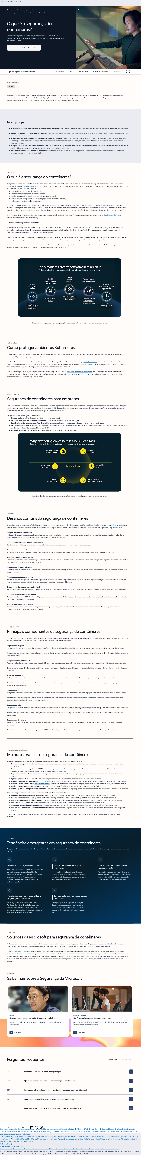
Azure (29, 1136)
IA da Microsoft (5, 1136)
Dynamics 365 (35, 1136)
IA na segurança (28, 877)
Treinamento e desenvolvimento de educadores (118, 1131)
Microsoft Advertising (58, 1136)
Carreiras (91, 1139)
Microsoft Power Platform (55, 1139)
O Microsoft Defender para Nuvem (18, 951)
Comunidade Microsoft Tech (21, 1139)
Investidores (4, 1141)
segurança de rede (14, 707)
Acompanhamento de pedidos (10, 1131)
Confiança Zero (68, 872)
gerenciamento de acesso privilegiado (79, 372)
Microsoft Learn (114, 1136)
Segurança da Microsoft (18, 1136)
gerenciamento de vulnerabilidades (101, 944)
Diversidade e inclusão (15, 1141)
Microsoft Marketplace (38, 1139)
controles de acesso (90, 362)
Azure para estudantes (22, 1134)
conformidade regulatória (109, 215)
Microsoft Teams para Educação (63, 1131)
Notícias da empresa (113, 1139)
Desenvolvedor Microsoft (100, 1136)
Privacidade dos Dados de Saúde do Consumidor (16, 1149)
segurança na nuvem (31, 186)
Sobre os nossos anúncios (110, 1149)
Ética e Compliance (82, 1149)
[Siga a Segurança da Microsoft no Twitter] (36, 1127)
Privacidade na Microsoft (129, 1139)
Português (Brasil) (6, 1144)
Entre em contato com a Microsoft (44, 1149)
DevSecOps (62, 771)
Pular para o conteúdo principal (11, 1)
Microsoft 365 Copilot (72, 1136)
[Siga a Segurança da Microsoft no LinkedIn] (31, 1127)
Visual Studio (83, 1139)
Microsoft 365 (45, 1136)
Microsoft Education (27, 1131)
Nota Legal (93, 1149)
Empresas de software (71, 1139)
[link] (58, 72)
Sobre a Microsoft (101, 1139)
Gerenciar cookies (70, 1149)
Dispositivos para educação (43, 1131)
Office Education (96, 1131)
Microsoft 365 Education (82, 1131)
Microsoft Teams (85, 1136)
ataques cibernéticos (115, 527)
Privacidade (60, 1149)
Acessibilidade (28, 1141)
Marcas (99, 1149)
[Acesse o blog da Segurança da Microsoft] (41, 1127)
